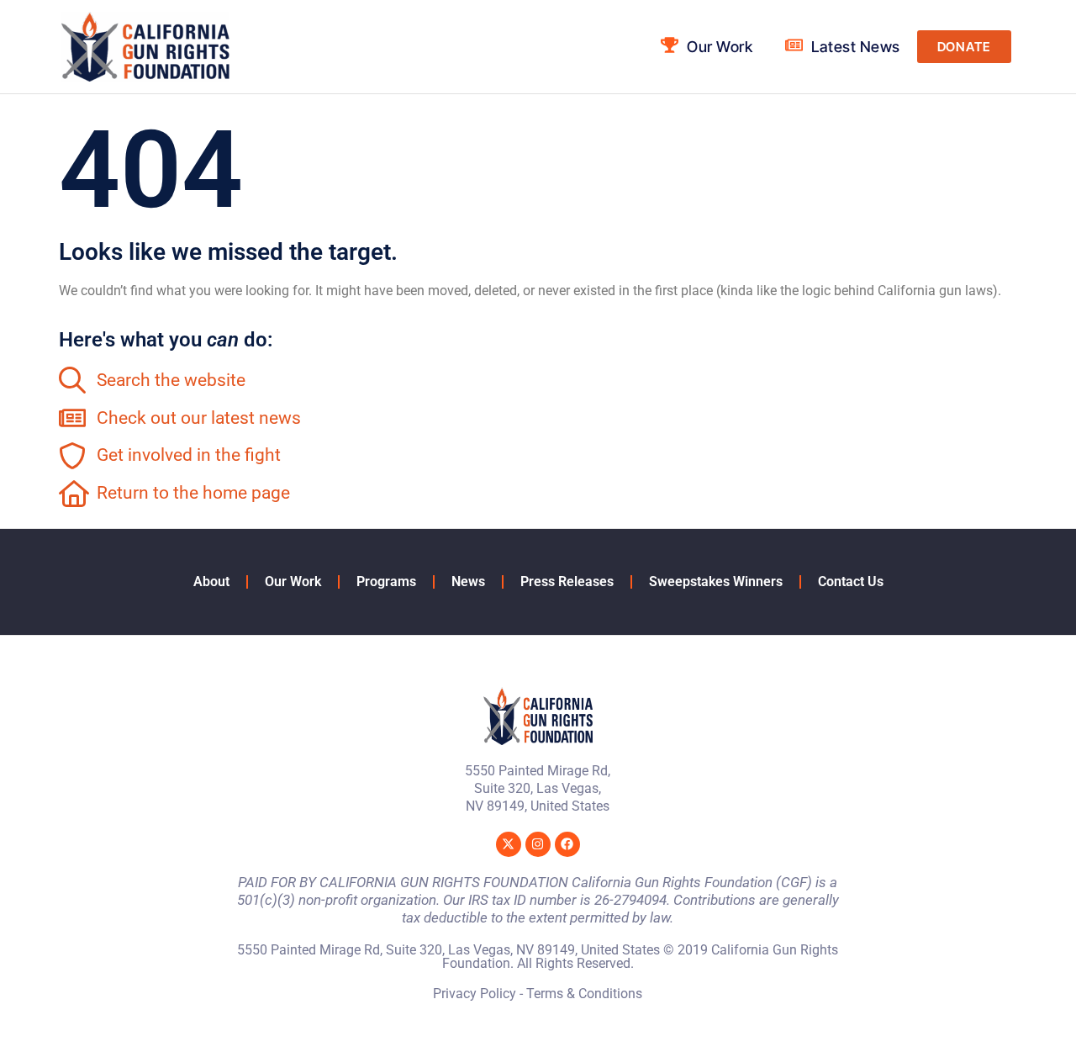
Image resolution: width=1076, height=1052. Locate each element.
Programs (386, 581)
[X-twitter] (508, 844)
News (468, 581)
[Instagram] (538, 844)
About (211, 581)
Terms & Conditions (584, 994)
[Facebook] (567, 844)
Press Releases (567, 581)
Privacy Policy (474, 994)
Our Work (293, 581)
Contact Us (850, 581)
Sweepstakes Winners (716, 581)
